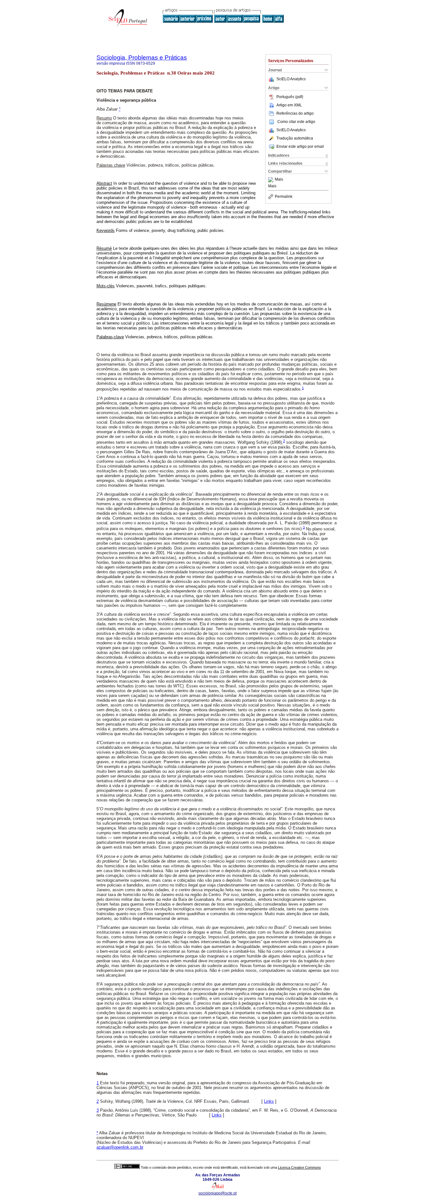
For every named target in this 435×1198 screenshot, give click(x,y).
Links (269, 1101)
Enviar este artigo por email (300, 146)
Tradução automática (294, 138)
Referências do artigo (295, 113)
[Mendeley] (271, 179)
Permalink (283, 196)
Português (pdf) (289, 97)
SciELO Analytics (291, 79)
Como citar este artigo (296, 121)
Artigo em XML (289, 105)
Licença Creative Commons (299, 1167)
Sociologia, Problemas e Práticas (141, 57)
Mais (279, 179)
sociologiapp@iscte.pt (217, 1193)
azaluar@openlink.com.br (119, 1147)
